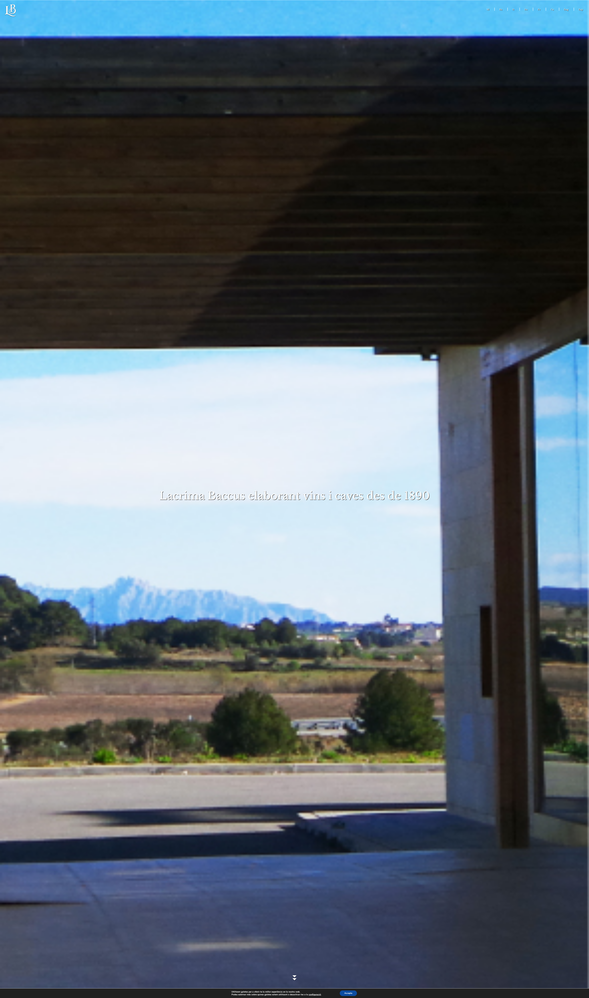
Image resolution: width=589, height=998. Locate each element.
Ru (500, 9)
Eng (566, 9)
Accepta (348, 993)
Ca (552, 9)
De (526, 9)
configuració (315, 994)
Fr (539, 9)
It (513, 9)
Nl (488, 9)
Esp (581, 9)
